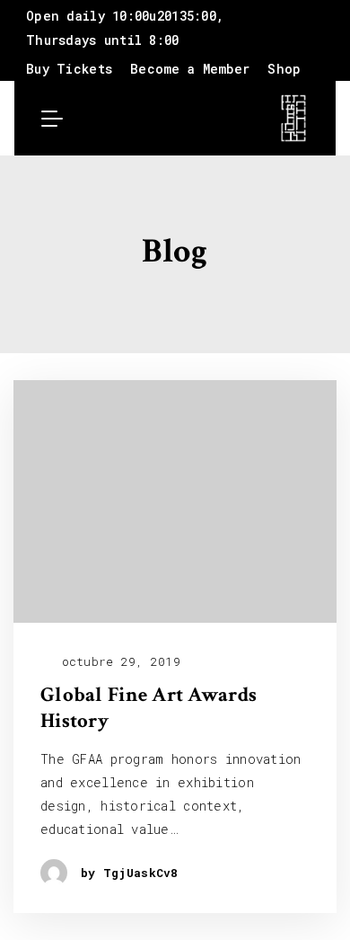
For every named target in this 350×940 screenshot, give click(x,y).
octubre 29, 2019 (117, 662)
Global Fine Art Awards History (148, 708)
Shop (284, 68)
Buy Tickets (69, 68)
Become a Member (189, 68)
